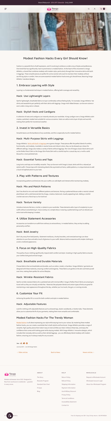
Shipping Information (68, 384)
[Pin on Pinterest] (27, 343)
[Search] (89, 9)
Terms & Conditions (68, 398)
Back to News (55, 352)
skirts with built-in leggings (37, 143)
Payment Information (68, 388)
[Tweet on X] (21, 343)
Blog (38, 391)
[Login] (95, 9)
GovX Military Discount (69, 391)
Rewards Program (43, 381)
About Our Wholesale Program (96, 384)
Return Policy (66, 377)
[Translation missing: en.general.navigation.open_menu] (5, 9)
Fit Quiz (39, 388)
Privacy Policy (66, 395)
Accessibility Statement (69, 402)
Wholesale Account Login (94, 381)
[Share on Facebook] (24, 343)
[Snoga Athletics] (52, 9)
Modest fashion (21, 323)
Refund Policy (66, 381)
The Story (40, 377)
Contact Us (65, 405)
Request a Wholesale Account (95, 377)
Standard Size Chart (43, 384)
